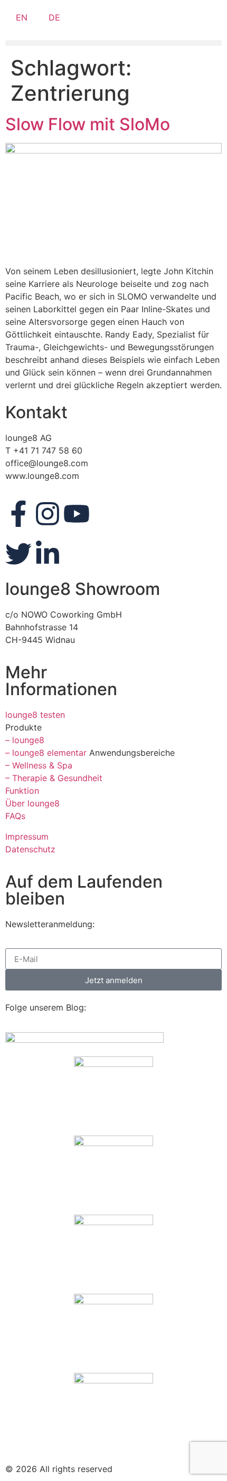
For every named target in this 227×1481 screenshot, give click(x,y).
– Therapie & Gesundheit (53, 778)
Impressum (27, 836)
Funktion (22, 790)
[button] (113, 43)
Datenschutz (30, 849)
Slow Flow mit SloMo (87, 124)
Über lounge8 (32, 803)
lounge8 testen (35, 714)
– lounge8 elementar (46, 752)
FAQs (15, 816)
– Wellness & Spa (38, 765)
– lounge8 (24, 740)
